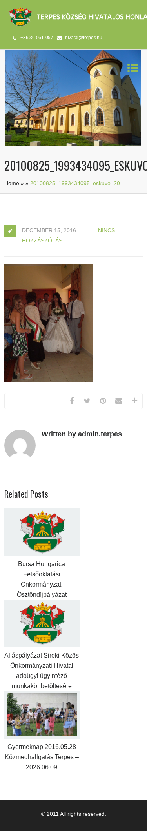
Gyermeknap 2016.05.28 (41, 747)
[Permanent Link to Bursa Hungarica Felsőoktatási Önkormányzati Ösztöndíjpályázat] (42, 554)
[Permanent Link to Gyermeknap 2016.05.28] (42, 737)
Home (11, 183)
